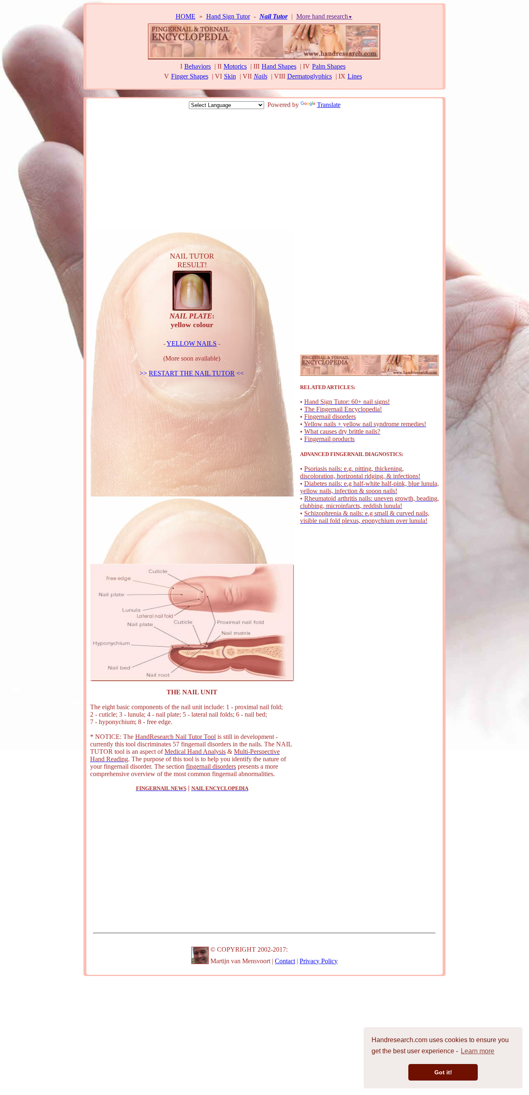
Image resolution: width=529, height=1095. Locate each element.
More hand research (324, 16)
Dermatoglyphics (309, 76)
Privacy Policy (319, 960)
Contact (285, 960)
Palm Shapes (329, 66)
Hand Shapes (279, 66)
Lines (355, 76)
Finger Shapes (189, 76)
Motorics (235, 66)
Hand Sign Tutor (228, 16)
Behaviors (197, 66)
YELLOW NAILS (192, 343)
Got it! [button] (443, 1072)
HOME (185, 16)
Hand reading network (306, 86)
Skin (230, 76)
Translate (329, 104)
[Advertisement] (264, 170)
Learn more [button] (477, 1051)
